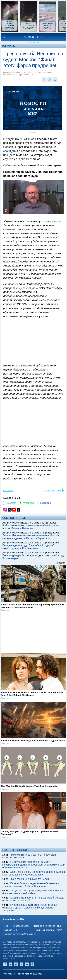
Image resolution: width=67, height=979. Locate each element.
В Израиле (8, 491)
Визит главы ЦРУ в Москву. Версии (30, 879)
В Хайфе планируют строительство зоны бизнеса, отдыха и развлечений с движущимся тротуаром (29, 908)
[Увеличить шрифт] (49, 79)
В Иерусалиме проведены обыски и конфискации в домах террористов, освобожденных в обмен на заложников (33, 865)
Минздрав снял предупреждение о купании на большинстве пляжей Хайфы (32, 892)
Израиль (8, 45)
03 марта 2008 (49, 522)
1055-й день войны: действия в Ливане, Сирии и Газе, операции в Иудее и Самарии (34, 873)
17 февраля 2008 (50, 542)
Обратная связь (21, 926)
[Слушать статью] (58, 79)
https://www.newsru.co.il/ (16, 522)
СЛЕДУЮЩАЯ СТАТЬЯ (51, 490)
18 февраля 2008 (50, 532)
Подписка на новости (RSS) (48, 926)
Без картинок (10, 930)
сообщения (10, 151)
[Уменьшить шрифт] (44, 79)
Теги (5, 926)
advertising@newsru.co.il (25, 934)
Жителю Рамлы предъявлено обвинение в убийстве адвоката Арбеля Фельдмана (30, 884)
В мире (35, 522)
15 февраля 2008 (50, 552)
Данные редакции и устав (48, 930)
